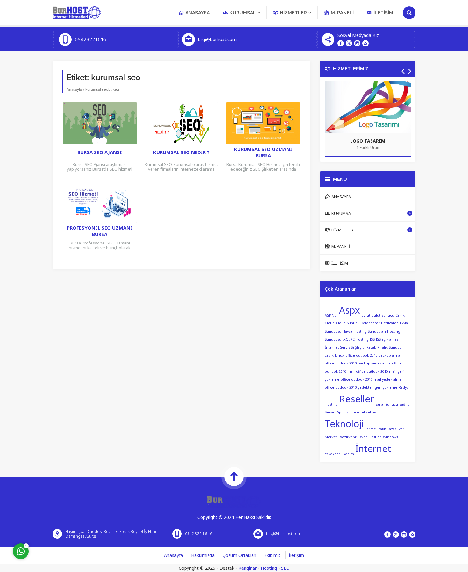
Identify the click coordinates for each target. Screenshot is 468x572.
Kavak (371, 347)
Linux (339, 355)
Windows (390, 437)
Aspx (349, 310)
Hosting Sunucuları (370, 331)
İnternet (373, 448)
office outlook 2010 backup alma (372, 355)
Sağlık (404, 404)
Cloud (330, 323)
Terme (370, 429)
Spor (341, 412)
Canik (400, 315)
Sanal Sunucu (386, 404)
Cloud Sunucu (347, 323)
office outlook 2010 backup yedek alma (358, 363)
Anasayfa (74, 89)
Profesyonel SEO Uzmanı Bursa (99, 230)
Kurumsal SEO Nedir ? (181, 152)
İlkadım (347, 454)
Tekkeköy (368, 412)
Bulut (365, 315)
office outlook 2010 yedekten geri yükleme (361, 387)
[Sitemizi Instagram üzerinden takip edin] (357, 43)
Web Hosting (371, 437)
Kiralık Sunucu (389, 347)
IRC (345, 339)
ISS (372, 339)
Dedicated (390, 323)
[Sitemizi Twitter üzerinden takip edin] (349, 43)
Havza (347, 331)
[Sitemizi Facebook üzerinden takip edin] (340, 43)
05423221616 (90, 39)
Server (330, 412)
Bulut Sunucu (383, 315)
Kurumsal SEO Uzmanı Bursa (263, 152)
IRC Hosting (359, 339)
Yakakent (332, 454)
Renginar (247, 568)
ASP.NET (331, 315)
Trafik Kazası (387, 429)
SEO (285, 568)
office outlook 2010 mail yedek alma (371, 379)
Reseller (356, 398)
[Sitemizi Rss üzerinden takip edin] (365, 43)
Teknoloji (344, 423)
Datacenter (370, 323)
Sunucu (352, 412)
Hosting (269, 568)
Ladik (329, 355)
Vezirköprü (349, 437)
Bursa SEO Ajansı (99, 152)
